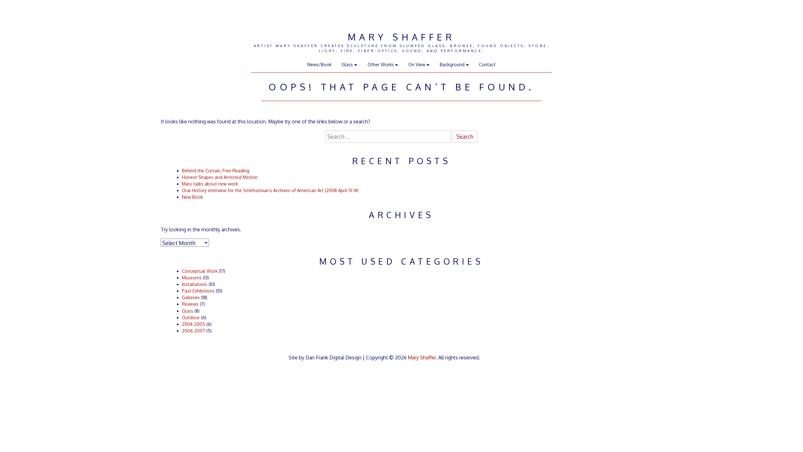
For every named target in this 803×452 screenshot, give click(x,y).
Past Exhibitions (198, 290)
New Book (192, 197)
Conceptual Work (200, 271)
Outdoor (191, 317)
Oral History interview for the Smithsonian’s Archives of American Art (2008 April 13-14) (270, 190)
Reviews (190, 304)
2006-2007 (193, 330)
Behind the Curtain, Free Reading (215, 170)
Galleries (191, 297)
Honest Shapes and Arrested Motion (220, 177)
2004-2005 (193, 324)
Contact (487, 64)
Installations (194, 284)
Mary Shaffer (401, 37)
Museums (192, 277)
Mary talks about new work (210, 183)
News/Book (319, 64)
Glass (187, 311)
